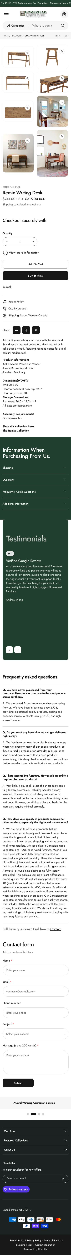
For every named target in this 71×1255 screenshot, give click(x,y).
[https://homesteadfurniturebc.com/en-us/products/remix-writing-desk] (16, 330)
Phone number (12, 1003)
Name (7, 961)
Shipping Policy (24, 1244)
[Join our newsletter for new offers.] (63, 1179)
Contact (55, 929)
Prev (57, 35)
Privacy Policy (34, 1240)
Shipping (8, 204)
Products (16, 35)
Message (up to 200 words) (21, 1045)
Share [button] (6, 330)
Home (6, 35)
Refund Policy (17, 1240)
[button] (6, 14)
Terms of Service (52, 1240)
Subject (8, 1024)
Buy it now (35, 276)
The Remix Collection (16, 431)
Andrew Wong (14, 600)
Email (7, 982)
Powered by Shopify (35, 1249)
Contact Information (45, 1244)
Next (65, 35)
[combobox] (48, 26)
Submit (18, 1083)
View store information (24, 253)
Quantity (7, 233)
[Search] (62, 25)
